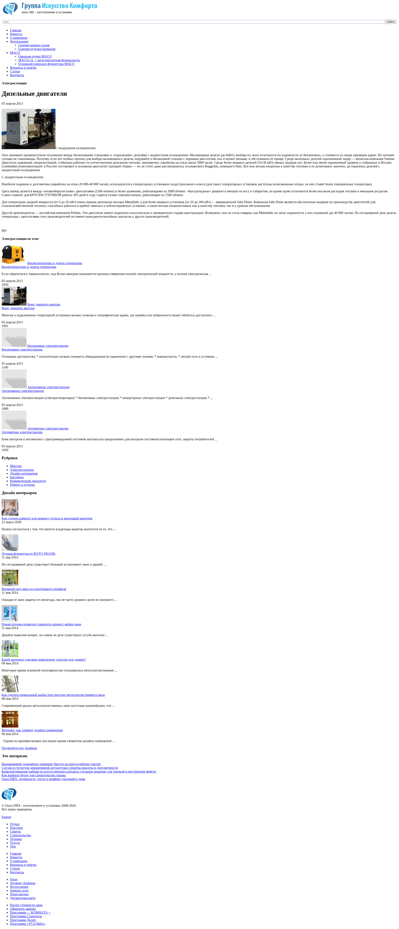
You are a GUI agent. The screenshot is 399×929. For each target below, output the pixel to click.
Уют (13, 846)
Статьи (15, 71)
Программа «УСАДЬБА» (28, 923)
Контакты (17, 75)
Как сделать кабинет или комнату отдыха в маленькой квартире (47, 518)
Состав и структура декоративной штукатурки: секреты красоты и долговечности (60, 767)
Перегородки (19, 894)
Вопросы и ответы (23, 67)
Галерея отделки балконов (36, 49)
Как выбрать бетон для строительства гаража (34, 775)
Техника (16, 839)
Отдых (15, 824)
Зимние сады (19, 890)
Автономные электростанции (48, 387)
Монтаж (16, 466)
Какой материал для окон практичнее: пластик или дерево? (44, 659)
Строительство (20, 835)
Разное (6, 817)
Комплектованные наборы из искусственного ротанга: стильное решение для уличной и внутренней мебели (79, 771)
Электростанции (22, 469)
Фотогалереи (19, 41)
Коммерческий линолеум (28, 481)
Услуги (15, 842)
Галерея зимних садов (33, 45)
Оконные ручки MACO (35, 56)
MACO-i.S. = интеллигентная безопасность (49, 60)
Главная (15, 30)
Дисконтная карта (22, 898)
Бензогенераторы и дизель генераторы (54, 263)
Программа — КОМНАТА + (30, 912)
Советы (15, 831)
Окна (13, 879)
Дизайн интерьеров (24, 473)
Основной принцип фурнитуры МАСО (46, 64)
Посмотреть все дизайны (19, 748)
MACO (15, 52)
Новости (16, 34)
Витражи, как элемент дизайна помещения (32, 730)
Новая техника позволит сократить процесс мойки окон (41, 624)
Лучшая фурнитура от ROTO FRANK (28, 553)
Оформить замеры (23, 909)
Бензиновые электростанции (47, 345)
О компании (18, 37)
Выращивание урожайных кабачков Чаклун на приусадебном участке (51, 764)
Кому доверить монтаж (43, 304)
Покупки (16, 828)
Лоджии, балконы (22, 883)
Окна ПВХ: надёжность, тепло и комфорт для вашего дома (43, 779)
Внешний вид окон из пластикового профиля (34, 589)
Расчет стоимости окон (26, 905)
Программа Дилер (23, 920)
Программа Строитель (26, 916)
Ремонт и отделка (22, 484)
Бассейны (17, 477)
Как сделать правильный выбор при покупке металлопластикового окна (53, 695)
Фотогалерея (19, 887)
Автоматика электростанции (47, 428)
